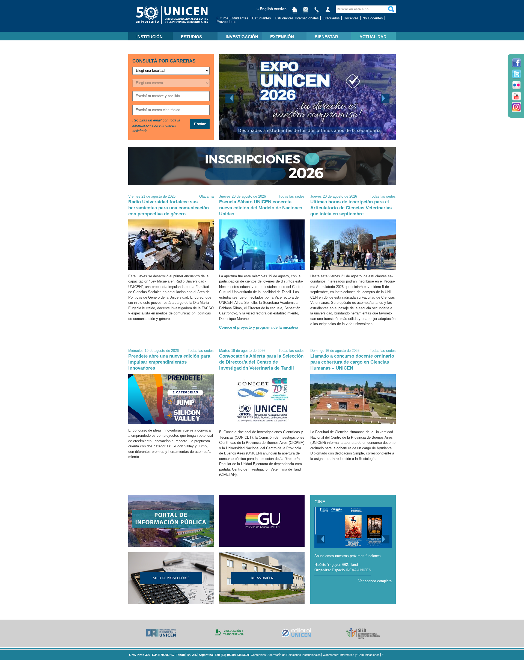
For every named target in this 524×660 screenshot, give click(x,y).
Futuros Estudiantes (232, 18)
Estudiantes (261, 18)
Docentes (351, 18)
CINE (319, 501)
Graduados (331, 18)
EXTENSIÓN (282, 36)
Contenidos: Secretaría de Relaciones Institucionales (286, 654)
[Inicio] (294, 11)
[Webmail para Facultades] (305, 11)
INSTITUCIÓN (149, 36)
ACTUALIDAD (372, 36)
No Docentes (372, 18)
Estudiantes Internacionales (297, 18)
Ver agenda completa (375, 581)
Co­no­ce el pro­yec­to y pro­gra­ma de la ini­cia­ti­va (258, 327)
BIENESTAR (326, 36)
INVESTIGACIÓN (242, 36)
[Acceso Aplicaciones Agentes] (327, 11)
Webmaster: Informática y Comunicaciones (351, 654)
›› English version (272, 9)
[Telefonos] (316, 11)
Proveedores (226, 22)
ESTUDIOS (191, 36)
